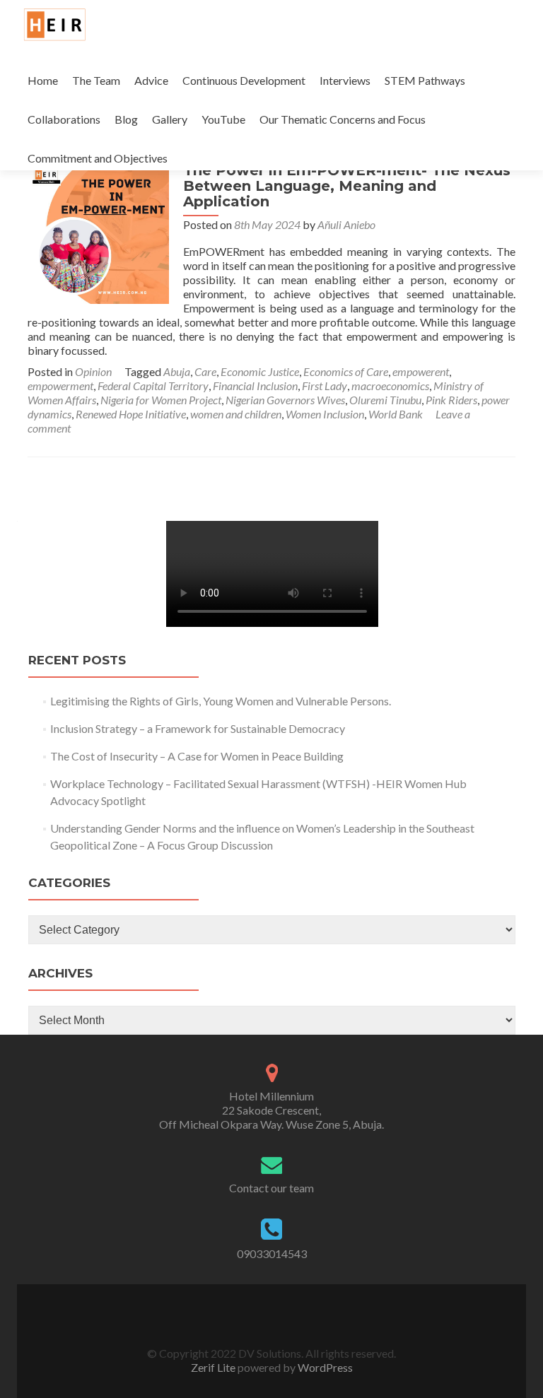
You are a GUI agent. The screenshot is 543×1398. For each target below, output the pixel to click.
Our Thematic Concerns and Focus (342, 119)
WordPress (324, 1367)
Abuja (176, 371)
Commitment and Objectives (98, 158)
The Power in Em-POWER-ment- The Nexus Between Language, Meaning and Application (346, 186)
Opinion (93, 371)
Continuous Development (243, 80)
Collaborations (64, 119)
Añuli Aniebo (346, 224)
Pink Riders (451, 399)
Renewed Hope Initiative (131, 414)
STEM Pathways (425, 80)
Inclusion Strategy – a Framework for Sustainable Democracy (197, 728)
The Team (96, 80)
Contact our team (271, 1187)
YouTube (223, 119)
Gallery (169, 119)
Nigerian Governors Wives (285, 399)
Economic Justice (260, 371)
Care (205, 371)
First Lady (324, 385)
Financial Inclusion (255, 385)
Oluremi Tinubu (385, 399)
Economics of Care (345, 371)
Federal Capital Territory (153, 385)
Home (43, 80)
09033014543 (272, 1253)
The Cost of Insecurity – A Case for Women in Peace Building (197, 756)
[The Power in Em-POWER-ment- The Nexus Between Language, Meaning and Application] (98, 231)
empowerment (60, 385)
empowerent (420, 371)
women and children (235, 414)
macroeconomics (390, 385)
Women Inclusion (325, 414)
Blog (126, 119)
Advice (151, 80)
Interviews (345, 80)
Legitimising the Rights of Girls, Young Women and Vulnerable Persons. (221, 700)
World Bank (395, 414)
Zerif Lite (214, 1367)
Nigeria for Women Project (160, 399)
